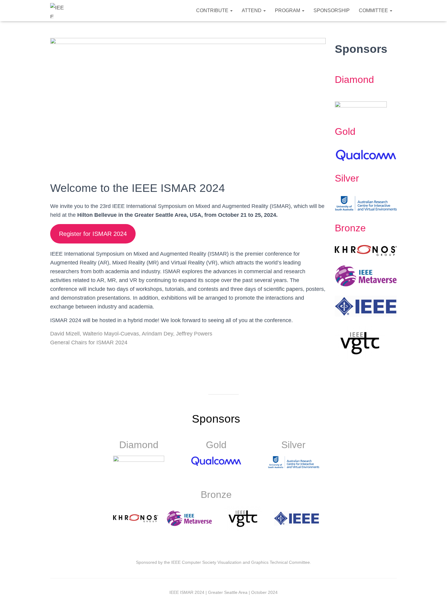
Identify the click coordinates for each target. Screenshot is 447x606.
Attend (252, 10)
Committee (374, 10)
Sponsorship (332, 10)
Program (288, 10)
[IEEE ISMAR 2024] (58, 10)
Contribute (213, 10)
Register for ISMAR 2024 (93, 233)
